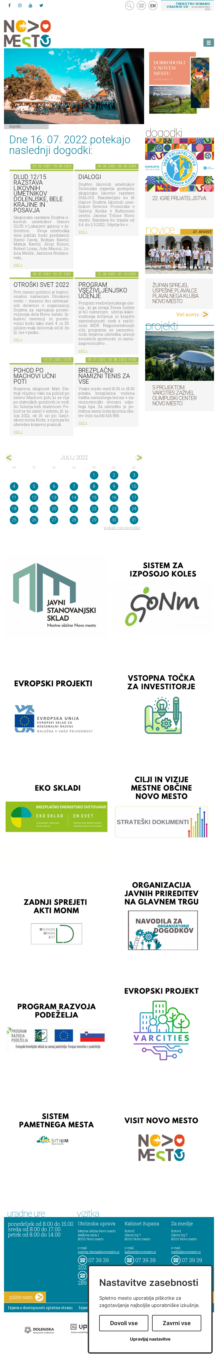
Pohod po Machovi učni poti (35, 376)
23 (114, 508)
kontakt (141, 5)
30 (114, 519)
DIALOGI (89, 177)
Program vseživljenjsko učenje (102, 290)
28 (74, 519)
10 (134, 486)
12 (34, 497)
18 (14, 508)
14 (74, 497)
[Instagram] (20, 5)
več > (18, 264)
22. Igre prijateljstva (179, 198)
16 (114, 497)
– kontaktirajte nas (188, 6)
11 (14, 497)
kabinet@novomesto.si (140, 1252)
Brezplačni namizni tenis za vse (104, 376)
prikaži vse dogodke (122, 527)
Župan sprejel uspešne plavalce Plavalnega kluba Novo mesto (175, 293)
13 (54, 497)
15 (94, 497)
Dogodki (15, 126)
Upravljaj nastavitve (150, 1339)
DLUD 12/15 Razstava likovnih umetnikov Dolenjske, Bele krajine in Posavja (38, 193)
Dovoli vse (124, 1323)
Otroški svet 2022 (41, 284)
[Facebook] (9, 5)
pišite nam (21, 1297)
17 (134, 497)
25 (14, 519)
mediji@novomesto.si (186, 1252)
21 (74, 508)
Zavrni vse (177, 1323)
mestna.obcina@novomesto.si (98, 1252)
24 (134, 508)
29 (94, 519)
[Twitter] (41, 5)
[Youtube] (30, 5)
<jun (9, 458)
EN (153, 5)
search (129, 5)
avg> (139, 458)
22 (94, 508)
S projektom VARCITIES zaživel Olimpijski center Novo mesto (174, 395)
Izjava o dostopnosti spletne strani (40, 1307)
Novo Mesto (40, 33)
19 (34, 508)
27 (54, 519)
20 (54, 508)
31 (134, 519)
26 (34, 519)
